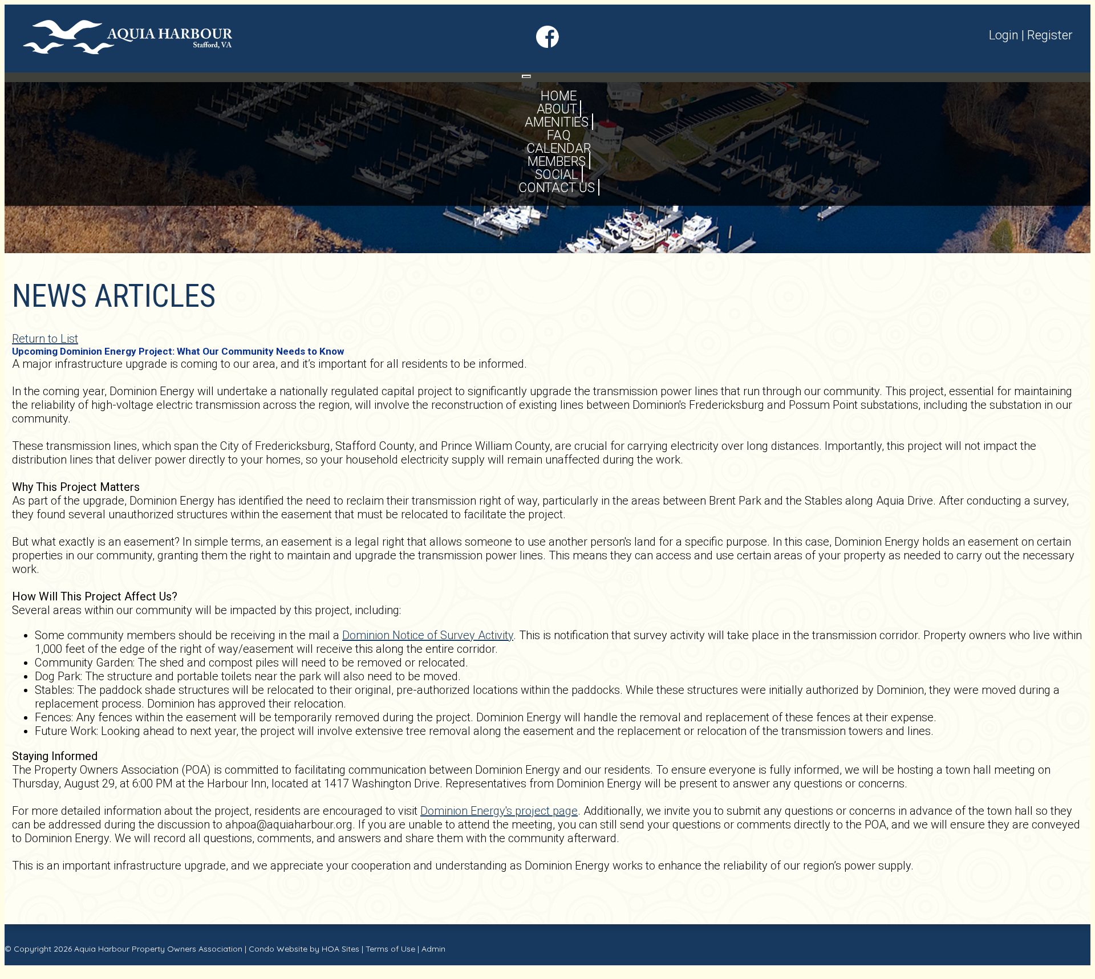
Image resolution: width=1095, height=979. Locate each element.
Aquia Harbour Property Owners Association (158, 949)
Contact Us (556, 188)
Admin (433, 949)
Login (1004, 35)
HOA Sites (340, 949)
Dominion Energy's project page (499, 811)
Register (1050, 35)
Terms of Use (390, 949)
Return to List (45, 339)
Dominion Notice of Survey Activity (427, 635)
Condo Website (278, 949)
